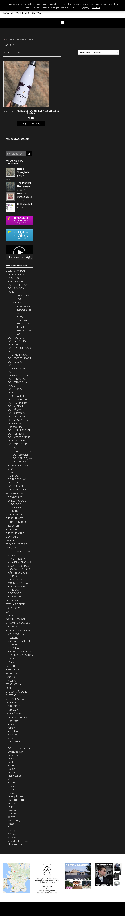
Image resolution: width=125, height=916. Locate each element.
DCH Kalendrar (20, 454)
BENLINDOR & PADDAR (20, 655)
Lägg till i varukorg (31, 123)
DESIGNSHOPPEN (15, 270)
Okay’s (11, 817)
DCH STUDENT (16, 486)
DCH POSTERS (16, 337)
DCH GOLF (14, 482)
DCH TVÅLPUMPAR (18, 403)
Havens (12, 786)
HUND (9, 688)
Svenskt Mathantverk (19, 841)
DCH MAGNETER (17, 440)
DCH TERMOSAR (17, 379)
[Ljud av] (27, 257)
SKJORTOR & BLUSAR (19, 566)
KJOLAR (12, 555)
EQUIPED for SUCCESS (18, 630)
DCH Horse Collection (19, 748)
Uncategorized (15, 844)
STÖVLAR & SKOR (15, 604)
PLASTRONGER (16, 559)
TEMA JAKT (14, 475)
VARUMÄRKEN (13, 713)
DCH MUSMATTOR (18, 420)
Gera (10, 779)
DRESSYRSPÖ (13, 608)
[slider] (17, 257)
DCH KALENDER (16, 274)
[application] (19, 252)
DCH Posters (19, 461)
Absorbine (13, 731)
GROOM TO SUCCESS (18, 622)
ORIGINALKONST (22, 295)
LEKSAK (10, 662)
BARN (9, 611)
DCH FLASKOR (16, 361)
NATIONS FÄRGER (15, 669)
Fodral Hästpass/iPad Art (24, 330)
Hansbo (12, 782)
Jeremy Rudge (15, 796)
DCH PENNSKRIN (17, 433)
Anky (10, 738)
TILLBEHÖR (14, 511)
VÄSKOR (10, 540)
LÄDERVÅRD (15, 514)
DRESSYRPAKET (14, 518)
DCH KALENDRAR (17, 416)
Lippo (11, 806)
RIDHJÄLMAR (13, 600)
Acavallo (12, 724)
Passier (11, 823)
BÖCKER (10, 677)
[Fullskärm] (30, 257)
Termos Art (22, 320)
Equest (11, 769)
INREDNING (12, 529)
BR (9, 745)
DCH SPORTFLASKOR (19, 358)
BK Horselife (14, 741)
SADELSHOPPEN (14, 493)
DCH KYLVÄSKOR (17, 413)
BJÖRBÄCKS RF (14, 710)
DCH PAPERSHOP (17, 444)
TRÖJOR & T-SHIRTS (19, 569)
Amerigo (12, 734)
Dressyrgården (15, 751)
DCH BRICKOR (15, 389)
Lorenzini (13, 810)
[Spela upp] (9, 257)
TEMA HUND (14, 472)
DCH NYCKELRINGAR (19, 437)
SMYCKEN (11, 548)
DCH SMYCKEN (16, 288)
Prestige (12, 830)
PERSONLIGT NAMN (19, 489)
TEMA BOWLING (17, 479)
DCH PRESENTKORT (19, 285)
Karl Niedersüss (16, 799)
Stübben (12, 837)
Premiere (12, 827)
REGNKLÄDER (15, 579)
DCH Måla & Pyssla (22, 458)
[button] (19, 252)
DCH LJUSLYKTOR (17, 399)
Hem (5, 39)
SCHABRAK (14, 648)
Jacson (11, 793)
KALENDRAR (12, 673)
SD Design (13, 834)
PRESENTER (12, 525)
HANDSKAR (14, 589)
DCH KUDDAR (15, 406)
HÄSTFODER (13, 666)
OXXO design (15, 820)
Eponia (11, 765)
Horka (11, 789)
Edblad (12, 762)
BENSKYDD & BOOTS (19, 651)
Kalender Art (23, 306)
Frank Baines (14, 775)
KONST (12, 291)
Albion (11, 727)
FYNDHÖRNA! (13, 706)
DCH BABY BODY (17, 341)
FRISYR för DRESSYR (17, 544)
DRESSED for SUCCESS (18, 551)
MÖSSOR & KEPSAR (18, 583)
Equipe (11, 772)
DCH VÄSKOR (15, 409)
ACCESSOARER (16, 586)
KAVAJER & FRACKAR (19, 562)
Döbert (11, 758)
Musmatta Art (24, 323)
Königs (11, 803)
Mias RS (12, 813)
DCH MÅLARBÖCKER (19, 430)
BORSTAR (13, 626)
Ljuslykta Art (23, 316)
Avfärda (96, 7)
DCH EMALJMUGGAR (19, 348)
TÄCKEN (12, 658)
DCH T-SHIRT (15, 344)
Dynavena (13, 755)
